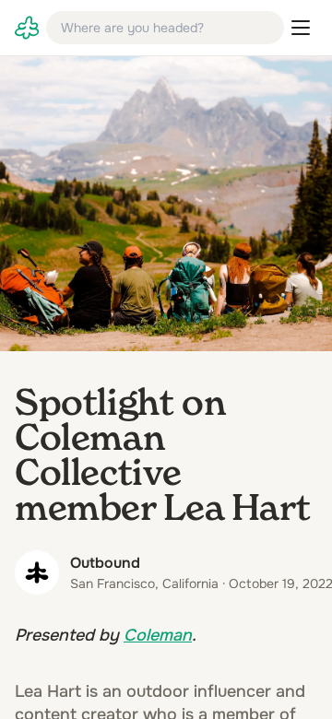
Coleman (158, 635)
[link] (27, 28)
